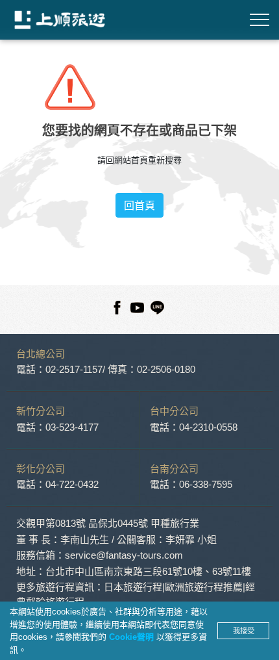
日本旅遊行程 (133, 586)
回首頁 (139, 205)
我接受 (243, 631)
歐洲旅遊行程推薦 (204, 586)
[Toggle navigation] (259, 20)
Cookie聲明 (132, 637)
